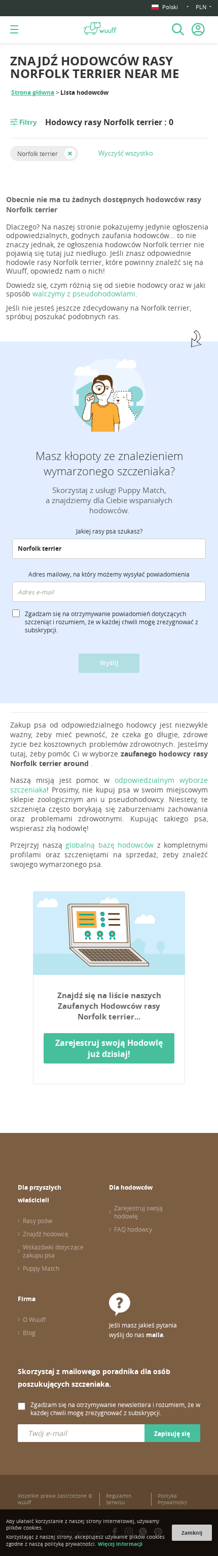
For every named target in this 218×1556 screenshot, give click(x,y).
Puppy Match (41, 1268)
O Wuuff (34, 1319)
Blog (29, 1333)
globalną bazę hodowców (109, 845)
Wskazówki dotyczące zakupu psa (53, 1251)
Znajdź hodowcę (45, 1234)
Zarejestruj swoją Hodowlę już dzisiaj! (109, 1048)
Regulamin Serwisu (118, 1499)
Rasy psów (37, 1221)
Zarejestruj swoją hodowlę (138, 1212)
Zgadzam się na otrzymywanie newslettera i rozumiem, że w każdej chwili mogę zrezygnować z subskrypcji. (115, 1408)
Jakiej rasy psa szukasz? (109, 531)
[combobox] (109, 549)
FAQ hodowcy (133, 1229)
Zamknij (191, 1532)
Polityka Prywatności (172, 1499)
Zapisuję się (172, 1433)
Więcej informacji (120, 1543)
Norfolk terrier (37, 153)
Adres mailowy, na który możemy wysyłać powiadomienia (109, 574)
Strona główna (32, 92)
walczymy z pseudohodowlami (83, 293)
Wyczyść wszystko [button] (125, 153)
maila (154, 1335)
